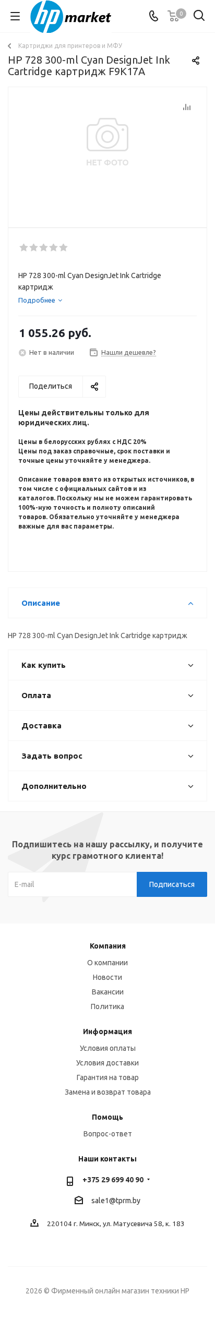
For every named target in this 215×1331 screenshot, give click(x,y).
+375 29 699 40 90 (113, 1180)
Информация (107, 1031)
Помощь (107, 1117)
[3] (44, 248)
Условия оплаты (108, 1048)
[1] (24, 248)
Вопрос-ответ (107, 1134)
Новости (107, 977)
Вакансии (108, 992)
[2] (34, 248)
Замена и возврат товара (108, 1092)
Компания (108, 946)
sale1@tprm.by (115, 1200)
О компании (107, 962)
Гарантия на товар (108, 1077)
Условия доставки (107, 1063)
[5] (64, 248)
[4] (54, 248)
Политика (107, 1006)
